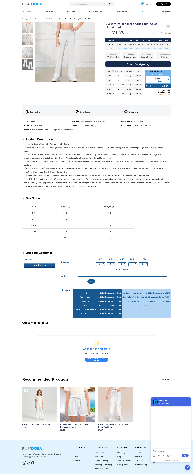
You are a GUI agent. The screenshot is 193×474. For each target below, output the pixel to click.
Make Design (100, 457)
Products (38, 19)
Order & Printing (101, 461)
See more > (166, 379)
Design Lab (165, 11)
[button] (168, 80)
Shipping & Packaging (103, 465)
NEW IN (49, 11)
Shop (144, 11)
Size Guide (85, 112)
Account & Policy (102, 469)
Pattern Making (141, 465)
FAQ (136, 461)
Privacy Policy (122, 465)
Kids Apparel (26, 19)
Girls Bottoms (50, 19)
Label (75, 453)
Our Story (121, 453)
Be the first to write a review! (96, 360)
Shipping (133, 112)
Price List (138, 457)
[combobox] (158, 74)
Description (35, 112)
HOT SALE (27, 11)
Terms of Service (124, 461)
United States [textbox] (157, 74)
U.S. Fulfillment (96, 11)
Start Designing (138, 64)
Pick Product (100, 453)
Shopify (138, 453)
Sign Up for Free (163, 4)
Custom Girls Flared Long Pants (36, 424)
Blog (119, 457)
